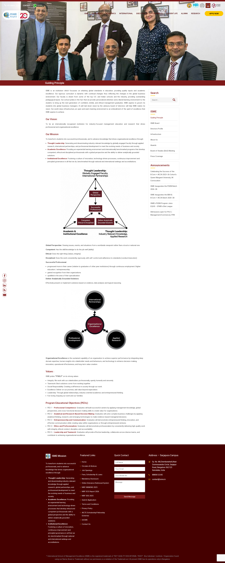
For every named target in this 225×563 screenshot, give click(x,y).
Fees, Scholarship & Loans (92, 475)
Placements (157, 13)
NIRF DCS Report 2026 (90, 491)
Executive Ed (142, 13)
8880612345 (157, 475)
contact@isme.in (159, 479)
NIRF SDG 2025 (87, 496)
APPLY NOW (214, 14)
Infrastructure (155, 134)
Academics (111, 13)
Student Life (172, 13)
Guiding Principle (156, 118)
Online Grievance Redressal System (95, 483)
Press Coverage (156, 156)
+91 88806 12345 (13, 5)
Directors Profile (156, 129)
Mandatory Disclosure (90, 479)
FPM (173, 215)
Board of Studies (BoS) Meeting (162, 151)
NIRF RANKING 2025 (89, 487)
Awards (153, 145)
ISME (86, 13)
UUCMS (85, 520)
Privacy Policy (87, 508)
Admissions (97, 13)
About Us (154, 140)
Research (195, 13)
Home (84, 462)
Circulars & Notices (89, 466)
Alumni (184, 13)
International (126, 13)
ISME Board (154, 123)
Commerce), (166, 215)
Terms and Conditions (90, 504)
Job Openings (87, 470)
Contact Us (86, 524)
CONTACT (26, 5)
